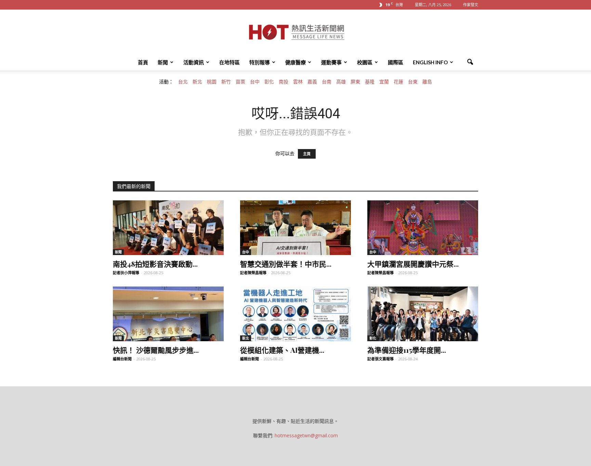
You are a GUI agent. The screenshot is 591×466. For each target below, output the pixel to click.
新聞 (163, 62)
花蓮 (398, 81)
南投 (283, 81)
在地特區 (229, 62)
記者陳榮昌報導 (253, 272)
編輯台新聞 (122, 358)
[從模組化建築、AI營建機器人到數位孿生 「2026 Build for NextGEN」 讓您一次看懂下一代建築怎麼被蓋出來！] (295, 314)
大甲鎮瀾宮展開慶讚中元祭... (413, 263)
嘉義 (312, 81)
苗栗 (240, 81)
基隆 (370, 81)
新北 (197, 81)
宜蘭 (384, 81)
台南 (326, 81)
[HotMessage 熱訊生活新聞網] (295, 32)
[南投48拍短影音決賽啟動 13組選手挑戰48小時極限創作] (168, 227)
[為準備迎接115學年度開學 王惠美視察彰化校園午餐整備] (422, 314)
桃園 (211, 81)
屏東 (355, 81)
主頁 (307, 154)
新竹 (226, 81)
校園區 (364, 62)
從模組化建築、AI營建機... (282, 350)
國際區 (395, 62)
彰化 (269, 81)
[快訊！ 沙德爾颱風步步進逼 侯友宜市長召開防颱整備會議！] (168, 314)
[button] (470, 62)
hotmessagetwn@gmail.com (306, 435)
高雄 (341, 81)
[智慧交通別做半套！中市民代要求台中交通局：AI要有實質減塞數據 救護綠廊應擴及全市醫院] (295, 227)
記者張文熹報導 (380, 358)
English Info (430, 62)
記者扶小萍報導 (126, 272)
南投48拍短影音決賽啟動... (155, 263)
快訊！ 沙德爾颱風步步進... (156, 350)
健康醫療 (295, 62)
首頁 (143, 62)
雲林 (298, 81)
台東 (413, 81)
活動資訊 (193, 62)
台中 (255, 81)
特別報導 (259, 62)
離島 (427, 81)
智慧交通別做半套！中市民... (285, 263)
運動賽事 (331, 62)
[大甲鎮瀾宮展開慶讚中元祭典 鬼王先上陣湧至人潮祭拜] (422, 227)
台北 (183, 81)
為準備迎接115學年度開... (406, 350)
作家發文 (470, 4)
